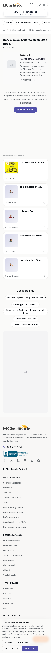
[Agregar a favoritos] (44, 178)
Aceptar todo (30, 648)
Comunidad (8, 588)
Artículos (7, 598)
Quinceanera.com (11, 545)
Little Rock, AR (18, 30)
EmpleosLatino (9, 550)
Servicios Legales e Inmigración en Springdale (26, 297)
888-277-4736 (15, 446)
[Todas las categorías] (31, 5)
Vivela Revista (9, 575)
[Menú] (42, 4)
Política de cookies (11, 517)
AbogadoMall (9, 565)
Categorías (8, 603)
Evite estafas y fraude (13, 507)
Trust (5, 502)
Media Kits (8, 488)
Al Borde (7, 570)
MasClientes (8, 560)
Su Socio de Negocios (13, 555)
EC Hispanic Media (11, 540)
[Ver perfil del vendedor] (7, 163)
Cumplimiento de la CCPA (14, 522)
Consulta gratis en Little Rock (25, 324)
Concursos (8, 593)
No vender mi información (14, 527)
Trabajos (7, 492)
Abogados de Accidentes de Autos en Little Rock (25, 311)
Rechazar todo (11, 648)
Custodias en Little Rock (25, 318)
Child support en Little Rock (25, 304)
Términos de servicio (12, 497)
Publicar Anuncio (25, 109)
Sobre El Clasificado (12, 483)
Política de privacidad (13, 512)
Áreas (5, 608)
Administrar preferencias (16, 642)
